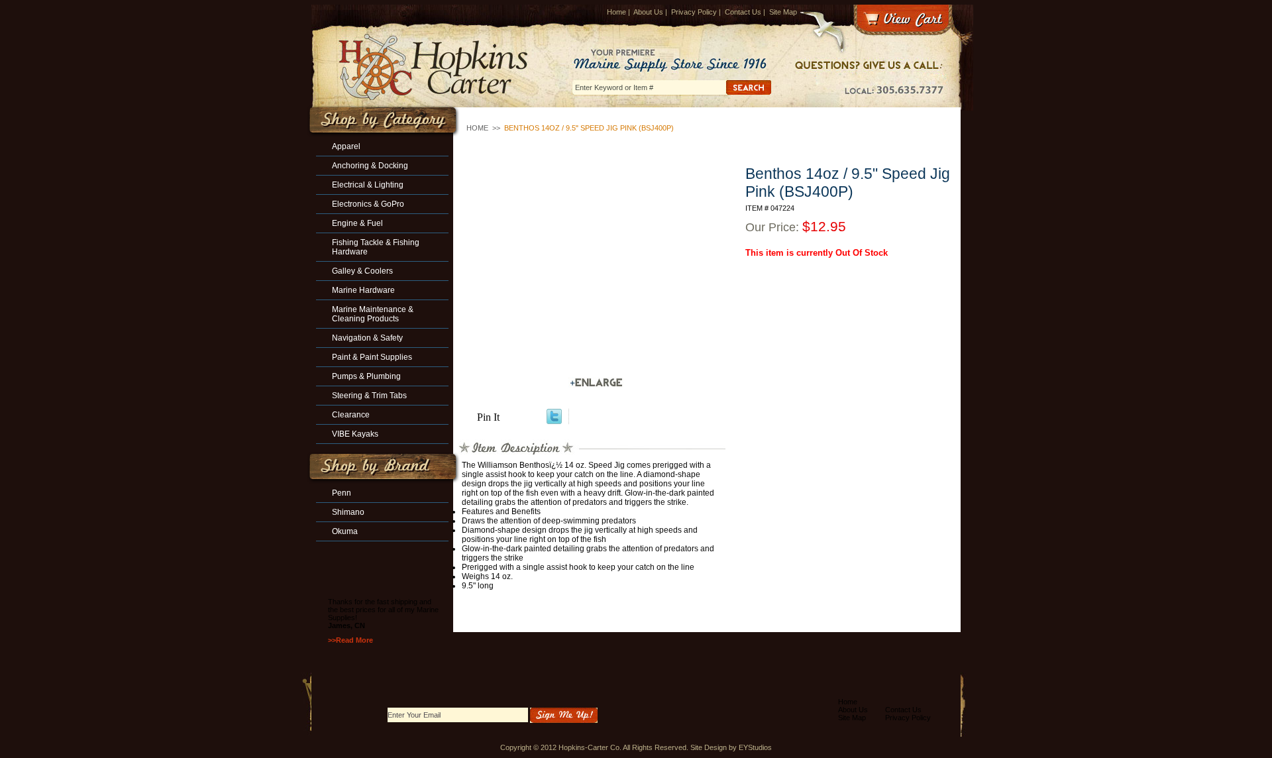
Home (616, 12)
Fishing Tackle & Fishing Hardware (375, 247)
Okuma (345, 531)
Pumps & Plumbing (366, 376)
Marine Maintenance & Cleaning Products (372, 314)
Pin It (488, 417)
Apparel (346, 146)
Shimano (348, 512)
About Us (648, 12)
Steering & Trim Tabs (369, 395)
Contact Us (743, 12)
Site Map (783, 12)
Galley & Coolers (362, 271)
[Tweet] (554, 420)
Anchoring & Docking (370, 165)
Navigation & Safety (367, 338)
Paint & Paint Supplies (372, 357)
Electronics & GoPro (368, 204)
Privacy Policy (694, 12)
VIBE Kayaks (355, 434)
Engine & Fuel (357, 223)
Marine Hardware (363, 290)
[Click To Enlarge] (596, 382)
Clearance (351, 414)
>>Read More (350, 640)
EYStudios (755, 747)
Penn (341, 493)
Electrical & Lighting (367, 185)
